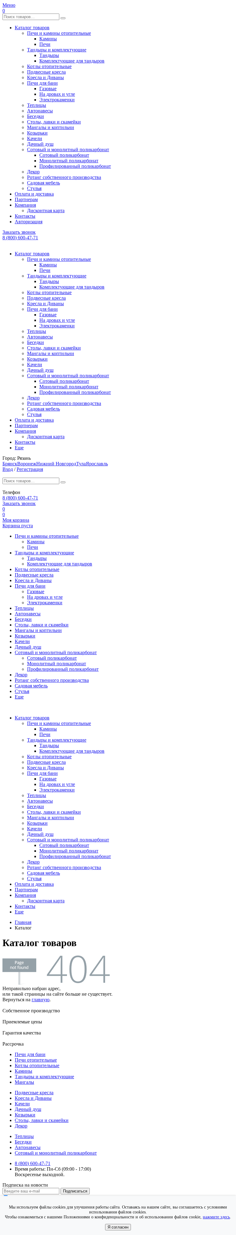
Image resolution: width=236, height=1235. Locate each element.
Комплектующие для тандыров (71, 60)
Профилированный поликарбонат (75, 166)
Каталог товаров (32, 27)
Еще (19, 447)
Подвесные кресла (46, 72)
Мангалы (24, 1082)
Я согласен (118, 1227)
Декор (33, 171)
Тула (81, 463)
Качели (34, 138)
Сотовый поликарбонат (64, 155)
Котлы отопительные (49, 66)
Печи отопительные (36, 1060)
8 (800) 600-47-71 (20, 237)
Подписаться (75, 1191)
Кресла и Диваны (45, 77)
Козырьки (37, 133)
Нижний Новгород (56, 463)
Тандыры (49, 55)
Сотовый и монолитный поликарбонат (68, 149)
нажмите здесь (216, 1217)
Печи (44, 44)
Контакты (25, 216)
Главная (23, 922)
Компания (25, 205)
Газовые (48, 88)
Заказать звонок (19, 232)
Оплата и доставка (34, 193)
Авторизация (28, 221)
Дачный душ (40, 144)
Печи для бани (42, 83)
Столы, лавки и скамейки (54, 121)
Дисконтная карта (46, 210)
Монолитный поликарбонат (68, 160)
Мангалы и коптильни (50, 127)
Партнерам (26, 199)
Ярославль (97, 463)
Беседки (35, 116)
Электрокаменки (57, 99)
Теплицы (36, 105)
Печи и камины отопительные (59, 33)
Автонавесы (40, 110)
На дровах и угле (57, 94)
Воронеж (26, 463)
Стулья (34, 188)
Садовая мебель (43, 182)
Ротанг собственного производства (64, 177)
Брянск (9, 463)
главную (40, 999)
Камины (48, 38)
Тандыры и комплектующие (56, 49)
